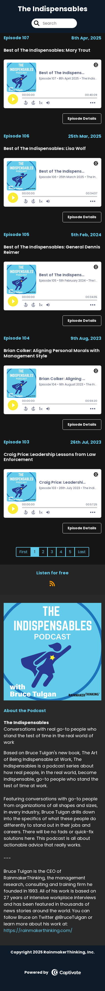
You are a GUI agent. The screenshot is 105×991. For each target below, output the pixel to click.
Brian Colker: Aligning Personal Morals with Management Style (52, 353)
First (23, 552)
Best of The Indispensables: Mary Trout (47, 50)
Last (82, 552)
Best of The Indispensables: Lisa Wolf (45, 148)
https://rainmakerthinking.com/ (38, 930)
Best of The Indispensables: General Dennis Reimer (52, 249)
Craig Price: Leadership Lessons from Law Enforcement (50, 457)
